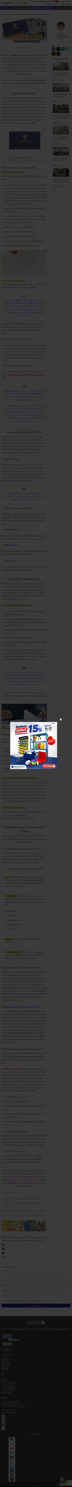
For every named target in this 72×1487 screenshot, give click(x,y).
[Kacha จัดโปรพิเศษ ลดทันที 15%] (33, 723)
